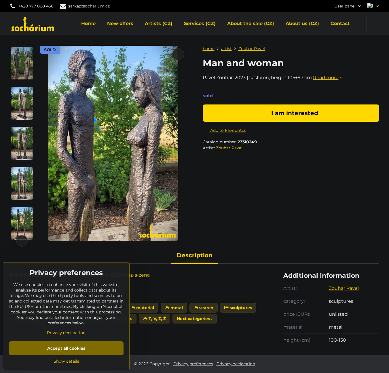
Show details (66, 361)
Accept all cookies (66, 348)
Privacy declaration (236, 363)
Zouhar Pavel (229, 148)
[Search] (375, 23)
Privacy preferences (193, 363)
